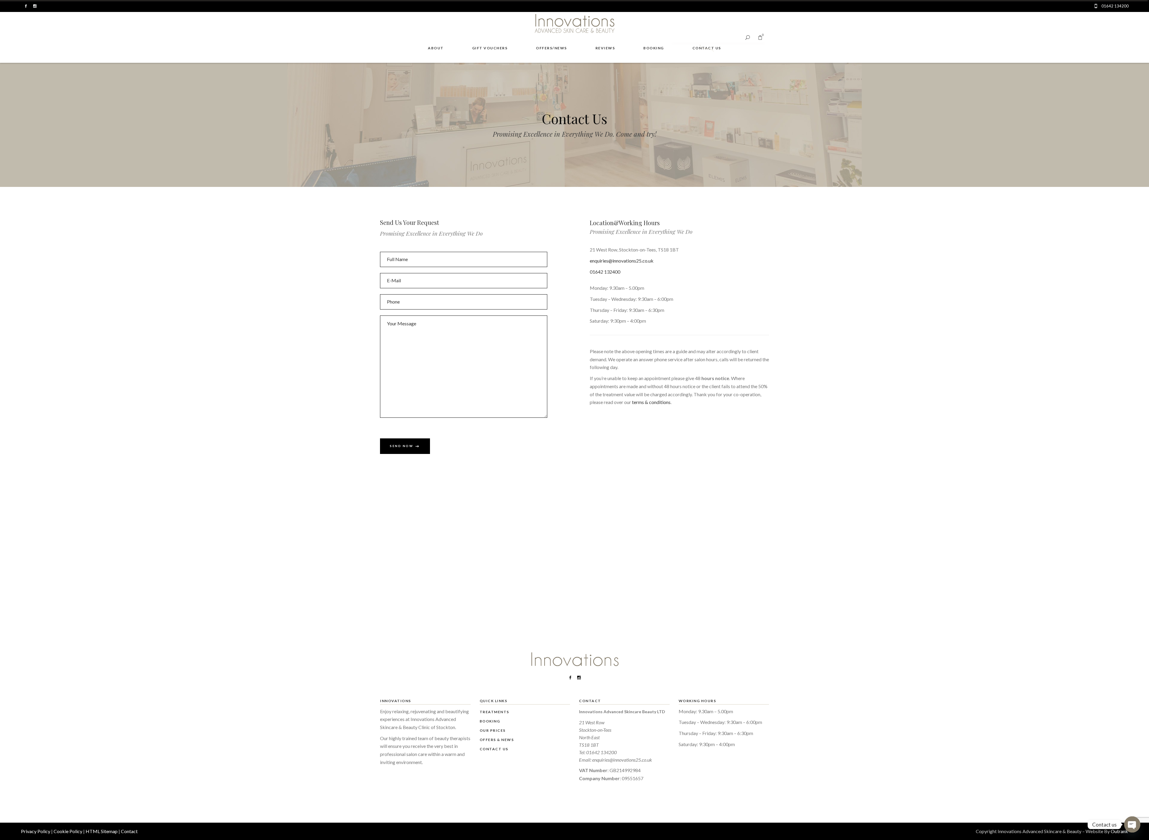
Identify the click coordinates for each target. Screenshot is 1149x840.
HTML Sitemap (102, 831)
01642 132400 (605, 272)
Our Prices (493, 730)
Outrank (1119, 831)
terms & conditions (651, 402)
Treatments (494, 712)
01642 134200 (601, 752)
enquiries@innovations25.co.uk (621, 260)
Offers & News (497, 739)
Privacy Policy (35, 831)
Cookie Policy (68, 831)
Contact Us (494, 749)
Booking (490, 721)
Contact (129, 831)
